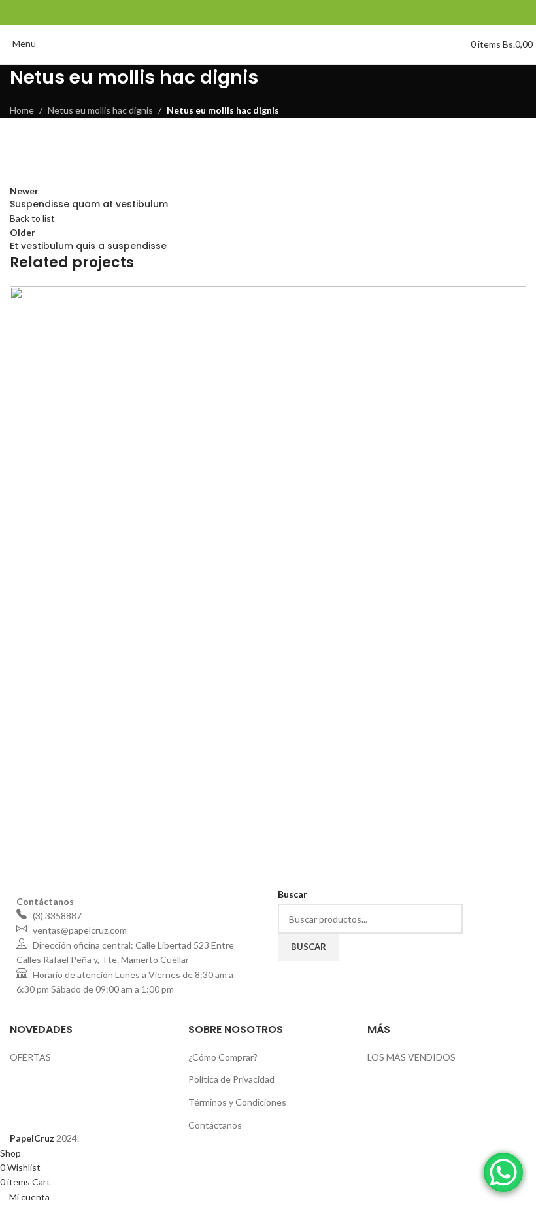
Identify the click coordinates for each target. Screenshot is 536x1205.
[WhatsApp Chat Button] (503, 1172)
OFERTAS (30, 1056)
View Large (514, 297)
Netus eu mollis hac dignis (100, 110)
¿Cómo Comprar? (223, 1056)
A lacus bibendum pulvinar (92, 841)
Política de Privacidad (231, 1079)
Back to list (32, 218)
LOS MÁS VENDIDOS (411, 1056)
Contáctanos (215, 1124)
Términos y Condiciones (237, 1102)
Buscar (308, 947)
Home (22, 110)
